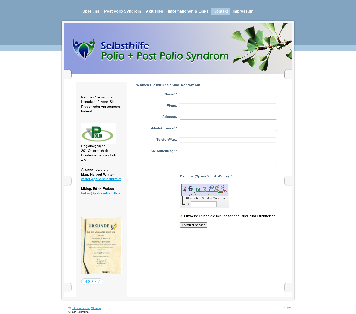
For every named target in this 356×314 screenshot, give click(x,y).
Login (287, 307)
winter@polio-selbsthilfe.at (101, 179)
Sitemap (96, 308)
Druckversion (81, 308)
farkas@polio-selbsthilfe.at (101, 193)
